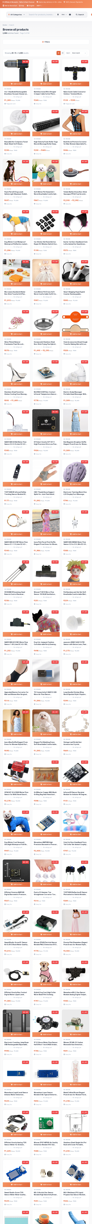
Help (22, 6)
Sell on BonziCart (10, 6)
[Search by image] (70, 14)
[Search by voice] (58, 14)
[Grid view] (58, 53)
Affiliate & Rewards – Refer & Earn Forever (19, 2)
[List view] (63, 53)
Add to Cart (18, 84)
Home (5, 25)
